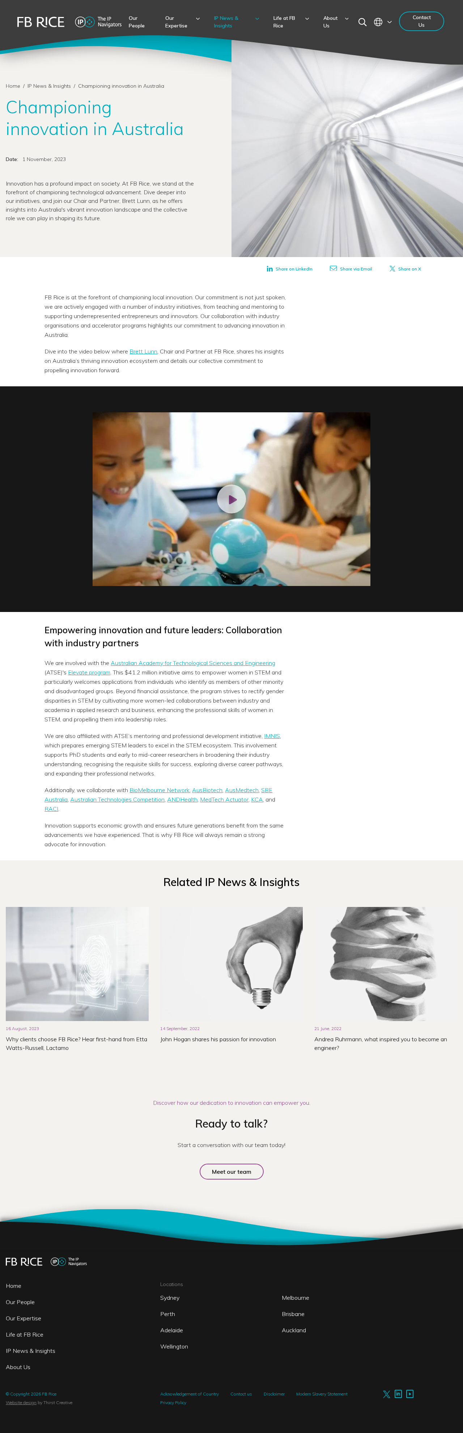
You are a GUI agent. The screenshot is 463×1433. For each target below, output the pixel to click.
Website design (21, 1402)
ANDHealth (182, 799)
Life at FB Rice (24, 1334)
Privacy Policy (173, 1402)
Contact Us (422, 21)
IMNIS (272, 735)
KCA (257, 799)
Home (13, 86)
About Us (18, 1367)
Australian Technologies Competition (117, 799)
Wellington (174, 1346)
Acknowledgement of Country (189, 1394)
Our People (20, 1302)
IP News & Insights (49, 86)
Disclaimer (274, 1394)
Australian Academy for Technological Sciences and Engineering (193, 662)
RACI (51, 808)
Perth (167, 1313)
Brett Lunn (143, 351)
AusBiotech (207, 790)
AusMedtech (242, 790)
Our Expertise (23, 1318)
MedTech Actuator (224, 799)
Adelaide (171, 1330)
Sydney (169, 1297)
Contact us (241, 1394)
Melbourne (295, 1297)
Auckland (294, 1330)
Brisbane (293, 1313)
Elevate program (89, 672)
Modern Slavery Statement (322, 1394)
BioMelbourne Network (159, 790)
